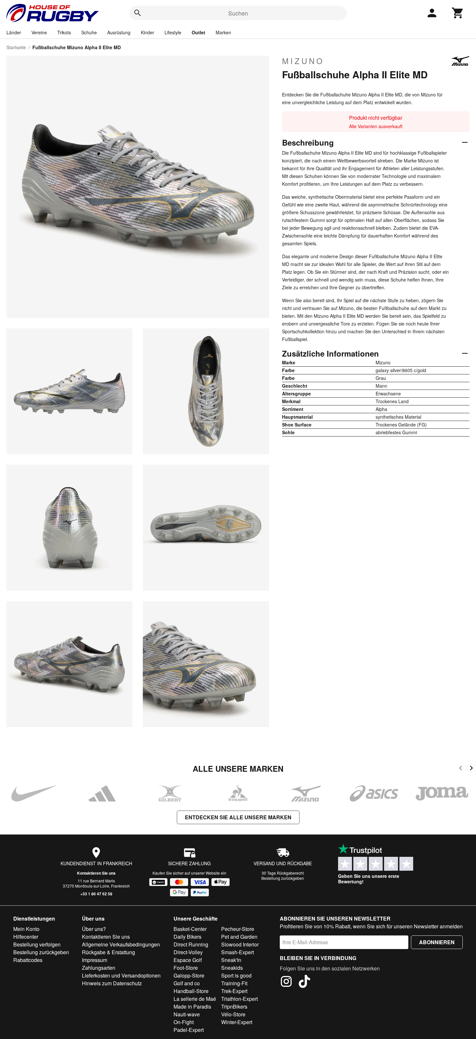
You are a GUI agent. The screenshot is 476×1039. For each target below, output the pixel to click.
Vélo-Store (233, 1014)
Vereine (39, 32)
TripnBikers (234, 1006)
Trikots (64, 32)
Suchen (238, 13)
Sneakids (232, 967)
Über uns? (94, 929)
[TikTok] (304, 982)
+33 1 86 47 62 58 (96, 894)
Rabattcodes (27, 960)
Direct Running (191, 944)
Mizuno (303, 61)
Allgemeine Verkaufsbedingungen (121, 944)
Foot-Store (186, 967)
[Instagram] (286, 982)
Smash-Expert (237, 952)
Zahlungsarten (98, 967)
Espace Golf (188, 960)
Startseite (16, 47)
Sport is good (236, 975)
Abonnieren (437, 942)
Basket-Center (190, 929)
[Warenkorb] (457, 12)
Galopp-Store (189, 975)
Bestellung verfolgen (37, 944)
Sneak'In (231, 960)
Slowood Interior (240, 944)
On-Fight (184, 1022)
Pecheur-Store (237, 929)
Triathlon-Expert (239, 998)
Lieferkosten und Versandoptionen (121, 975)
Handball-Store (191, 991)
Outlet (198, 32)
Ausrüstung (118, 32)
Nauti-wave (187, 1014)
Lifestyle (172, 32)
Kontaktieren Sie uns (96, 873)
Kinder (147, 32)
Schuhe (89, 32)
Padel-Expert (189, 1029)
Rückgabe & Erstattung (108, 952)
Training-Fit (234, 983)
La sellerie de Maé (195, 998)
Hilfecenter (25, 936)
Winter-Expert (236, 1022)
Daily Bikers (187, 936)
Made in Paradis (192, 1006)
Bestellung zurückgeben (282, 878)
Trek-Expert (234, 991)
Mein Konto (26, 929)
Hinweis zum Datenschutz (112, 983)
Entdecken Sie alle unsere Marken (238, 817)
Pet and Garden (239, 936)
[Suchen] (137, 13)
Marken (223, 32)
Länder (13, 32)
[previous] (460, 769)
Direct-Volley (188, 952)
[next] (471, 769)
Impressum (94, 960)
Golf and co (187, 983)
